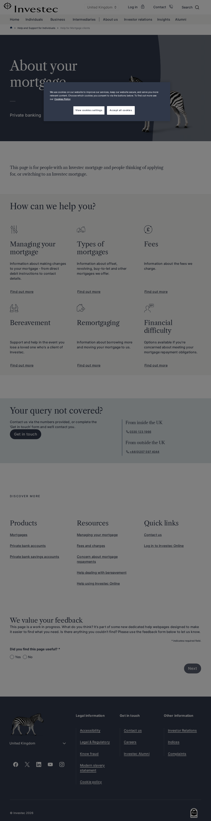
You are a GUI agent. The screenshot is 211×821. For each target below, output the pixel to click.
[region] (107, 101)
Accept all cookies (121, 110)
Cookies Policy (62, 99)
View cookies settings (88, 110)
